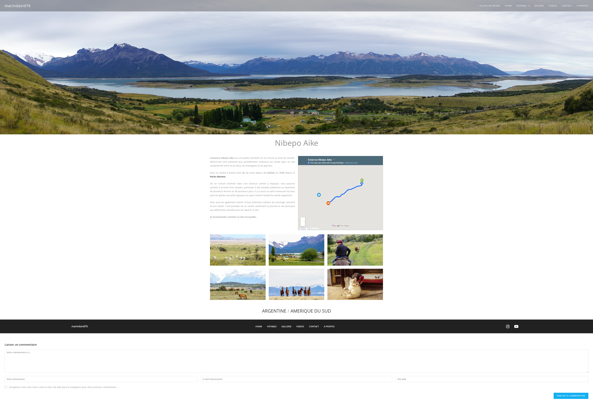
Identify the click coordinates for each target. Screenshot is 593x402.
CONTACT (314, 326)
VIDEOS (300, 326)
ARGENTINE (274, 311)
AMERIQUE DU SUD (310, 311)
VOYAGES (272, 326)
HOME (258, 326)
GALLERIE (286, 326)
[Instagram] (508, 326)
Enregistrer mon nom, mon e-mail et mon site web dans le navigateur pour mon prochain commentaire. (63, 387)
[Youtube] (516, 326)
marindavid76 (18, 5)
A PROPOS (329, 326)
